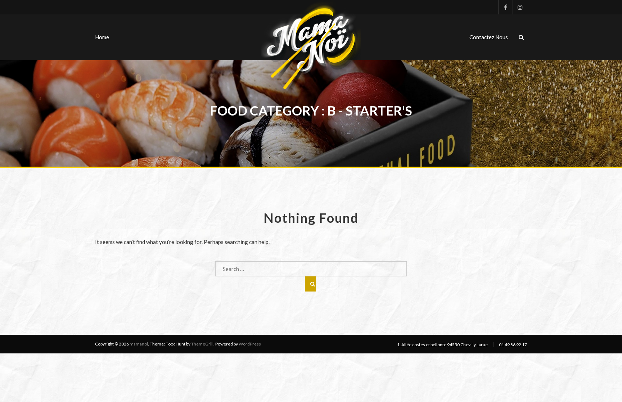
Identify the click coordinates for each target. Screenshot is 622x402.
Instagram (520, 7)
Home (102, 37)
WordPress (250, 344)
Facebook (505, 7)
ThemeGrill (202, 344)
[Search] (310, 284)
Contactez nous (488, 37)
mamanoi (139, 344)
